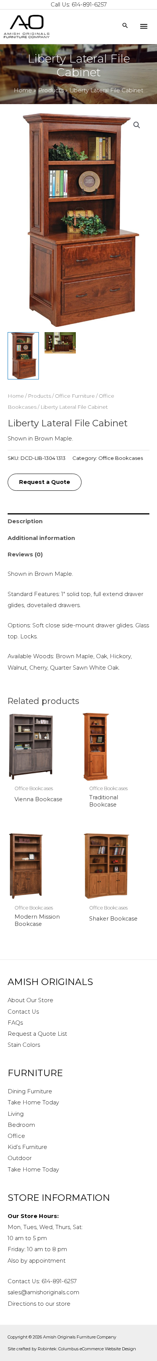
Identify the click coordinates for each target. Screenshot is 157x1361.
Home (16, 396)
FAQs (15, 1022)
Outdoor (20, 1158)
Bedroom (21, 1125)
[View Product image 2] (60, 343)
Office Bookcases (120, 458)
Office (16, 1136)
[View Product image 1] (23, 355)
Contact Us (23, 1011)
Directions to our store (39, 1303)
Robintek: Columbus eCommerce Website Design (87, 1348)
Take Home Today (33, 1102)
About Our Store (30, 1000)
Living (16, 1113)
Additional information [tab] (41, 538)
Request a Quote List (37, 1033)
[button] (137, 125)
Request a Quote (44, 482)
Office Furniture (75, 396)
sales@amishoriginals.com (43, 1292)
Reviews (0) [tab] (25, 554)
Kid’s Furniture (27, 1147)
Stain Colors (24, 1044)
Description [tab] (25, 521)
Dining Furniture (30, 1091)
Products (39, 396)
